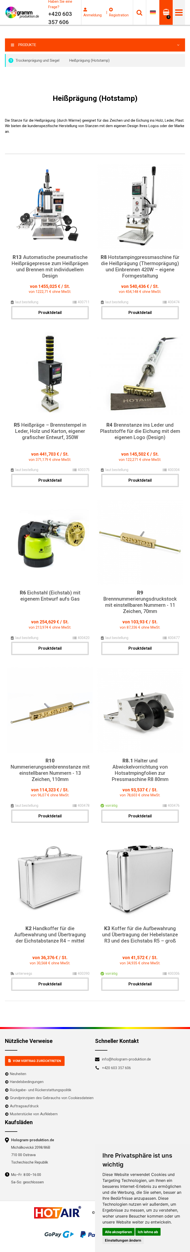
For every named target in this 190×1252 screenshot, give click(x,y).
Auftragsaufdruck (24, 1106)
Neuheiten (18, 1074)
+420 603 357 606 (116, 1068)
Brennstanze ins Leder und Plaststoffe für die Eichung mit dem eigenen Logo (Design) (140, 431)
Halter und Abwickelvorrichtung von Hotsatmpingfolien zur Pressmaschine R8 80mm (140, 770)
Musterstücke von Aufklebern (34, 1114)
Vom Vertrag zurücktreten (37, 1061)
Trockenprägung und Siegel (35, 60)
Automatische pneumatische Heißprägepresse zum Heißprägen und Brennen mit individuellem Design (50, 266)
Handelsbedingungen (27, 1082)
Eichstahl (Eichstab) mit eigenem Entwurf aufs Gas (50, 596)
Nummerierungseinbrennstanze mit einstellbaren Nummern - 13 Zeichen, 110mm (50, 770)
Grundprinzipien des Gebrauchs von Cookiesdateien (52, 1098)
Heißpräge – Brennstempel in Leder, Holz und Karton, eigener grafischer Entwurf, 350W (50, 431)
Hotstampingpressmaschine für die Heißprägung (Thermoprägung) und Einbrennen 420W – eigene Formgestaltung (140, 266)
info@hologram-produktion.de (126, 1059)
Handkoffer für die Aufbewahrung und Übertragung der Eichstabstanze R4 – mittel (50, 934)
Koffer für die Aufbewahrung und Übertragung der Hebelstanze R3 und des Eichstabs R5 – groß (140, 934)
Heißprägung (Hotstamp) (89, 60)
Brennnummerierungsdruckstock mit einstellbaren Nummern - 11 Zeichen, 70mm (140, 602)
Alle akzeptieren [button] (118, 1232)
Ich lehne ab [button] (148, 1232)
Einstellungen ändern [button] (123, 1240)
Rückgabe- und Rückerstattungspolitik (40, 1090)
